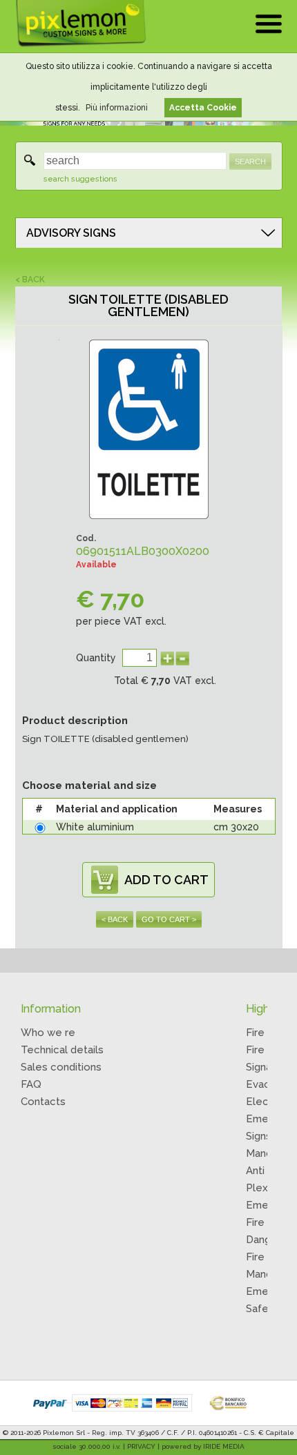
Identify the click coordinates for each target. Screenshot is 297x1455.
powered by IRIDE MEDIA (203, 1446)
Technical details (62, 1050)
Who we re (48, 1032)
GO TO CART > (169, 919)
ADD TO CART (166, 879)
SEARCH (250, 161)
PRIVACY (141, 1446)
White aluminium (95, 826)
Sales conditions (61, 1067)
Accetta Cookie (203, 108)
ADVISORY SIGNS (71, 233)
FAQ (31, 1084)
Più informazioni (117, 108)
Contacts (43, 1101)
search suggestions (80, 179)
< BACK (30, 279)
